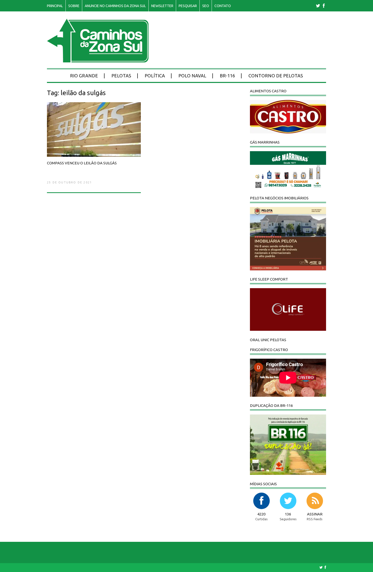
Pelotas (121, 75)
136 (288, 514)
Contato (222, 6)
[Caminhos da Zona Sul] (98, 60)
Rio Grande (84, 75)
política (155, 75)
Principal (55, 6)
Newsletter (162, 6)
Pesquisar (188, 6)
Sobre (73, 6)
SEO (205, 6)
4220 (261, 514)
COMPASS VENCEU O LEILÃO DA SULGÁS (82, 163)
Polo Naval (192, 75)
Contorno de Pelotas (275, 75)
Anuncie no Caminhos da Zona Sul (115, 6)
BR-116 (227, 75)
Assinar (315, 514)
